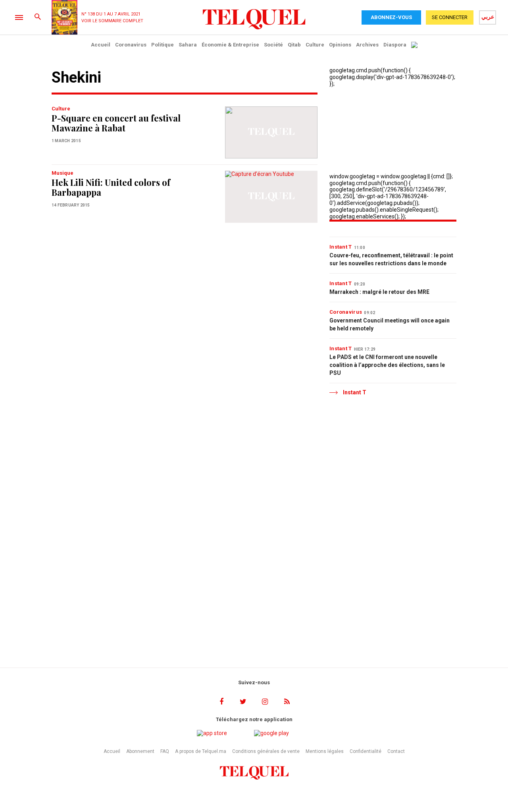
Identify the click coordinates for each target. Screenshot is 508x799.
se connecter (450, 17)
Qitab (294, 45)
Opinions (340, 45)
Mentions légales (325, 751)
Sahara (188, 45)
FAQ (164, 751)
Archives (367, 45)
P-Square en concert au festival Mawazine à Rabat (116, 123)
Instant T (340, 247)
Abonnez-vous (391, 17)
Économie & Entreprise (230, 45)
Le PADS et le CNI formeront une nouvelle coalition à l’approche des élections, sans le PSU (387, 365)
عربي (487, 17)
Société (273, 45)
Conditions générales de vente (266, 751)
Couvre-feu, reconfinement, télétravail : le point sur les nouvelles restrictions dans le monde (391, 259)
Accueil (100, 45)
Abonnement (140, 751)
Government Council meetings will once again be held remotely (389, 324)
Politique (162, 45)
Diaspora (394, 45)
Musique (62, 173)
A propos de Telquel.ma (200, 751)
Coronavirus (130, 45)
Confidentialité (365, 751)
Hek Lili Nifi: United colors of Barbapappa (111, 187)
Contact (396, 751)
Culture (315, 45)
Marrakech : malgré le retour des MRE (379, 292)
